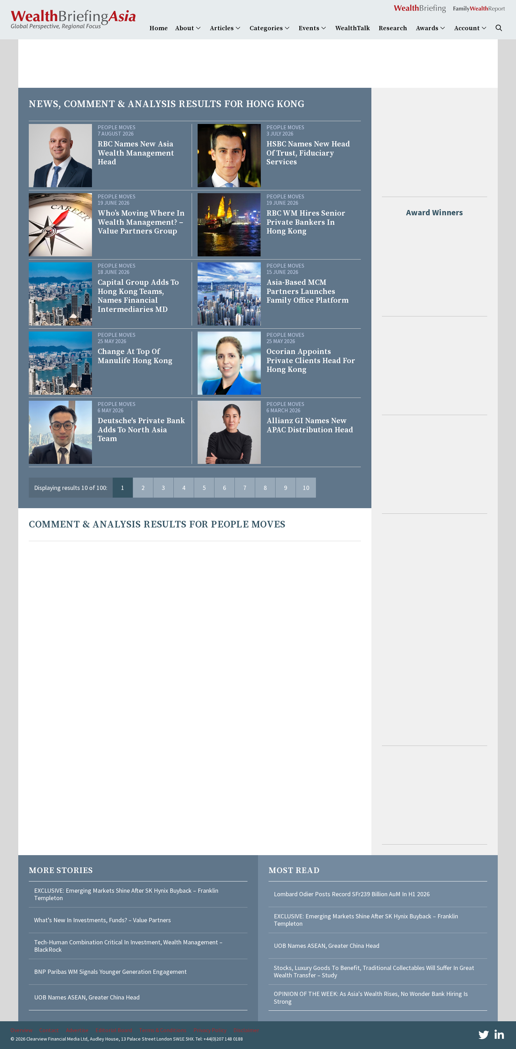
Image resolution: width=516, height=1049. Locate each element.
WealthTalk (352, 28)
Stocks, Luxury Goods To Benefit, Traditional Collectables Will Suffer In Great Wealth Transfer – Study (374, 971)
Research (393, 28)
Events (310, 28)
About (185, 28)
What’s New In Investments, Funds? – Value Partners (102, 920)
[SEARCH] (498, 28)
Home (159, 28)
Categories (267, 28)
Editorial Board (113, 1030)
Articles (222, 28)
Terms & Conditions (162, 1030)
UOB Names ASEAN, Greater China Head (87, 997)
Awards (428, 28)
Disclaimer (246, 1030)
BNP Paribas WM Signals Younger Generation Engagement (110, 972)
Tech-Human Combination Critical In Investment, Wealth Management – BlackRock (128, 946)
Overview (21, 1030)
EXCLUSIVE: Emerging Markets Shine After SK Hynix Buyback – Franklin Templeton (126, 894)
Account (467, 28)
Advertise (77, 1030)
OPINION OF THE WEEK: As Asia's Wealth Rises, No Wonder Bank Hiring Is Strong (371, 997)
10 (306, 488)
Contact (49, 1030)
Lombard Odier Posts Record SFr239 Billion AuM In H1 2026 (352, 894)
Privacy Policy (209, 1030)
